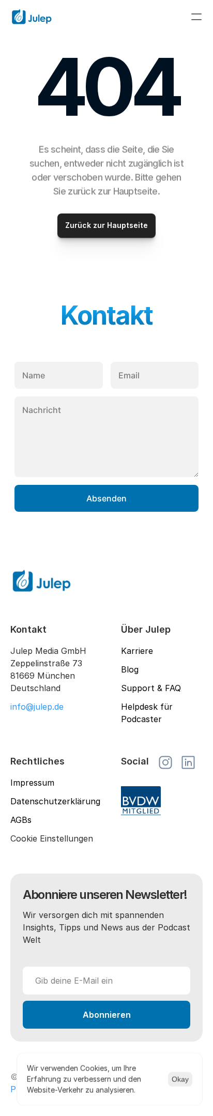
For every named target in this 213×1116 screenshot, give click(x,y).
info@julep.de (37, 706)
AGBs (21, 820)
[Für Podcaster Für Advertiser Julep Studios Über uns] (106, 16)
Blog (130, 669)
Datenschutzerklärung (55, 801)
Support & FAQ (151, 688)
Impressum (32, 782)
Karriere (137, 651)
